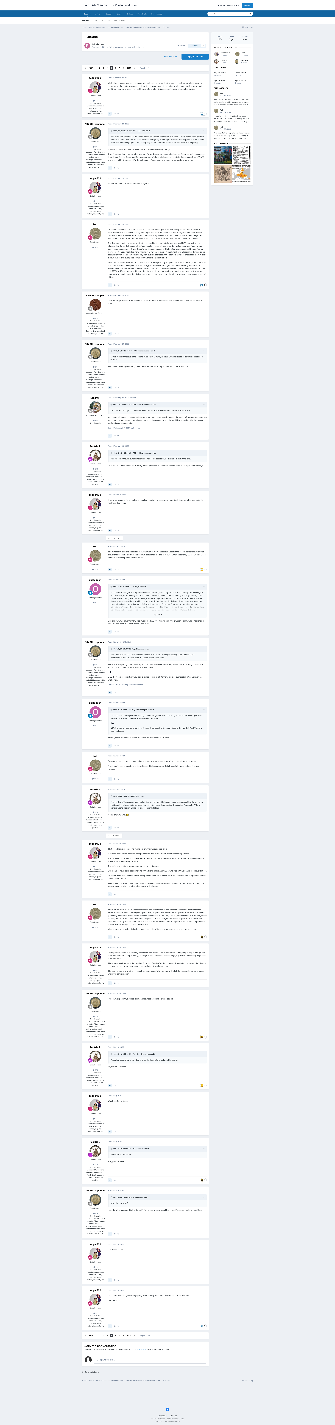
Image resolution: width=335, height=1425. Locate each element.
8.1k (96, 147)
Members (106, 20)
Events (119, 14)
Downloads (142, 14)
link (109, 672)
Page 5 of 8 (144, 68)
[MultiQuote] (110, 114)
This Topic (240, 14)
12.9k (96, 247)
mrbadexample (95, 295)
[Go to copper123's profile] (95, 87)
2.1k (96, 318)
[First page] (85, 68)
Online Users (119, 20)
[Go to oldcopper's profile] (95, 589)
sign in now (141, 1349)
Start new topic (170, 57)
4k (96, 101)
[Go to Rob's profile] (95, 234)
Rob (95, 224)
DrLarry (94, 397)
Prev (91, 68)
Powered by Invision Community (167, 1421)
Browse (87, 14)
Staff (95, 20)
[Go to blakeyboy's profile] (87, 46)
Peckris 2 (95, 446)
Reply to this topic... (107, 1360)
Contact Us (162, 1416)
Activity (98, 14)
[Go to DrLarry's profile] (95, 407)
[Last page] (134, 68)
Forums (85, 20)
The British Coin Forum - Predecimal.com (109, 5)
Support (109, 14)
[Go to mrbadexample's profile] (95, 305)
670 (96, 603)
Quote (116, 114)
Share (182, 46)
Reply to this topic (195, 57)
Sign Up (247, 5)
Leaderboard (156, 14)
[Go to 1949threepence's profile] (95, 133)
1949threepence (95, 124)
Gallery (130, 14)
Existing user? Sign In (228, 5)
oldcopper (95, 580)
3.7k (96, 469)
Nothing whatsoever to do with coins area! (127, 47)
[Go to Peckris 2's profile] (95, 455)
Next (129, 68)
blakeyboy (99, 44)
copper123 (95, 78)
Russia (126, 883)
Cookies (173, 1416)
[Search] (250, 14)
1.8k (96, 420)
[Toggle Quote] (112, 131)
